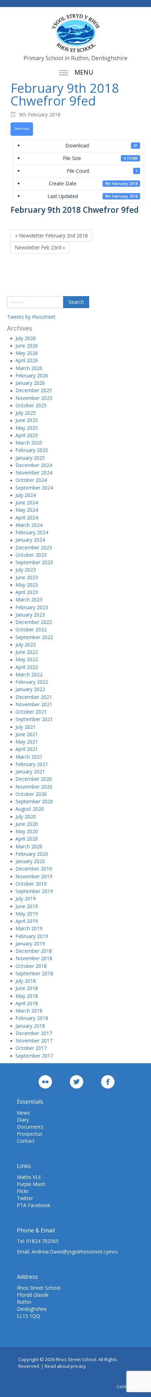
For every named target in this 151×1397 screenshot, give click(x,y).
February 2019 (31, 936)
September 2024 (34, 487)
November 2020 (33, 786)
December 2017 (33, 1033)
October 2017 (31, 1048)
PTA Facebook (33, 1205)
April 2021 (26, 749)
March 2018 (28, 1010)
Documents (30, 1126)
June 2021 (26, 734)
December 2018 (33, 951)
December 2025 (33, 390)
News (23, 1112)
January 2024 (30, 539)
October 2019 (31, 883)
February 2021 (31, 764)
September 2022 (34, 637)
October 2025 (31, 405)
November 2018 (33, 958)
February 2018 (31, 1018)
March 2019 (28, 928)
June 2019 (26, 906)
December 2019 (33, 868)
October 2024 (31, 480)
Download (21, 129)
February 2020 (31, 853)
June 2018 (26, 988)
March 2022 (28, 674)
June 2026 (26, 345)
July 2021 (25, 726)
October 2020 (31, 794)
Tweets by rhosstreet (31, 316)
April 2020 (26, 838)
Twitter (25, 1198)
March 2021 (28, 756)
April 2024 (26, 517)
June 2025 (26, 420)
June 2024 (26, 502)
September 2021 (34, 719)
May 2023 (26, 584)
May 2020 (26, 831)
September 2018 (34, 973)
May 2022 (26, 659)
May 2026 (26, 353)
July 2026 (25, 338)
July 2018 (25, 980)
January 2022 (30, 689)
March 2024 (28, 525)
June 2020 (26, 824)
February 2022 (31, 681)
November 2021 (33, 704)
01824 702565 (42, 1241)
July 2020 (25, 816)
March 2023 (28, 599)
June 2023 (26, 577)
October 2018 (31, 966)
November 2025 (33, 398)
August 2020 (29, 808)
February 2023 (31, 607)
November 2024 (33, 472)
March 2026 (28, 368)
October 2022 (31, 629)
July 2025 (25, 412)
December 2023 (33, 547)
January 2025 (30, 457)
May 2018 (26, 996)
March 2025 (28, 442)
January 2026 (30, 382)
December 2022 (33, 622)
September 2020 (34, 801)
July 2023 (25, 569)
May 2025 (26, 428)
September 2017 (34, 1055)
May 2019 (26, 913)
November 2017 (33, 1040)
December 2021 (33, 697)
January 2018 (30, 1025)
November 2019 (33, 876)
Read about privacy (65, 1366)
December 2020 (33, 779)
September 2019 (34, 891)
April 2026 (26, 360)
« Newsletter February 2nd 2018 (51, 235)
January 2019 (30, 943)
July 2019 (25, 898)
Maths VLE (29, 1177)
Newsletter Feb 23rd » (40, 247)
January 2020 (30, 861)
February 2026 (31, 375)
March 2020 (28, 846)
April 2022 (26, 667)
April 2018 (26, 1003)
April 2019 (26, 921)
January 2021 (30, 771)
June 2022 (26, 652)
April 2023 (26, 592)
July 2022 (25, 644)
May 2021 (26, 741)
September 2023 (34, 562)
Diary (23, 1119)
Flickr (22, 1191)
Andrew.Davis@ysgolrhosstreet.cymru (75, 1251)
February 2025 (31, 450)
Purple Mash (31, 1184)
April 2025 (26, 435)
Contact (26, 1140)
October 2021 (31, 711)
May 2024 (26, 509)
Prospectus (29, 1133)
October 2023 (31, 554)
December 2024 (33, 465)
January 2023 (30, 614)
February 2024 (31, 532)
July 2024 (25, 495)
